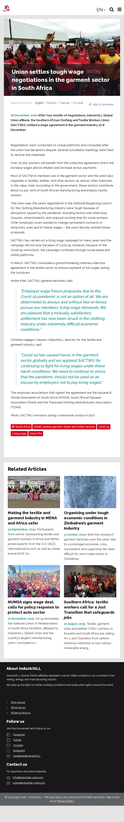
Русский (78, 102)
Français (65, 102)
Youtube (18, 745)
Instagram (19, 750)
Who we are (18, 702)
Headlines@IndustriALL (27, 755)
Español (52, 102)
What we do (18, 707)
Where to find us (20, 712)
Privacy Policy (65, 801)
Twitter (17, 739)
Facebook (19, 734)
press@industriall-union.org (29, 782)
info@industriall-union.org (28, 777)
